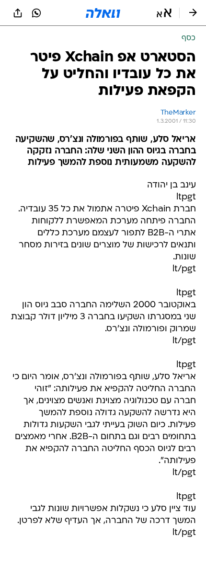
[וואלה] (103, 13)
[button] (164, 13)
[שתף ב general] (17, 13)
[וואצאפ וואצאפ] (36, 13)
